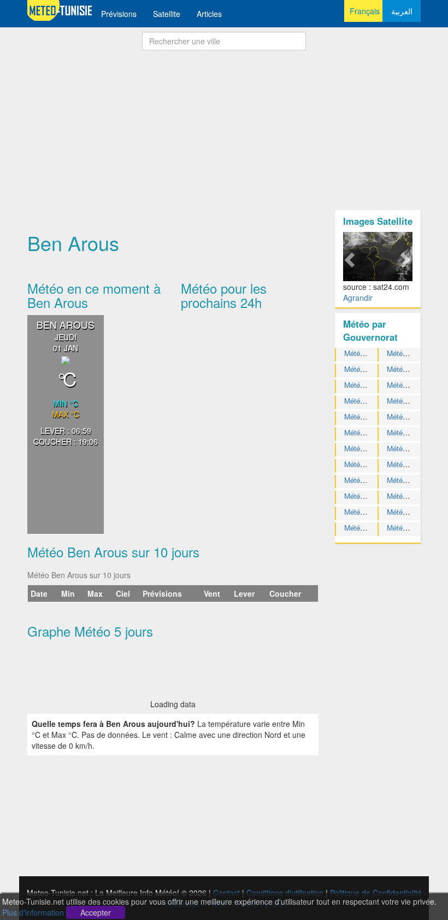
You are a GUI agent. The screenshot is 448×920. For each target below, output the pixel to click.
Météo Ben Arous (371, 369)
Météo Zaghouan (413, 527)
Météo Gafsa (407, 385)
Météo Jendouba (370, 400)
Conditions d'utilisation (284, 892)
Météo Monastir (368, 464)
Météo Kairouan (412, 400)
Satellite (166, 13)
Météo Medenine (413, 448)
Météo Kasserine (371, 416)
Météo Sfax (362, 480)
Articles (209, 13)
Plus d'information (33, 912)
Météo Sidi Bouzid (416, 480)
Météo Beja (405, 353)
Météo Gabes (365, 385)
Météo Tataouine (370, 511)
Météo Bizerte (409, 369)
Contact (226, 892)
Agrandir (358, 297)
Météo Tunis (363, 527)
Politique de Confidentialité (376, 892)
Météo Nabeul (409, 464)
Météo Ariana (365, 353)
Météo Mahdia (409, 432)
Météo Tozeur (408, 511)
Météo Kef (360, 432)
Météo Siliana (365, 496)
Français (365, 10)
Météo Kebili (406, 416)
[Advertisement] (224, 133)
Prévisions (119, 13)
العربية (401, 10)
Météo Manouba (369, 448)
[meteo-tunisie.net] (60, 9)
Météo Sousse (410, 496)
